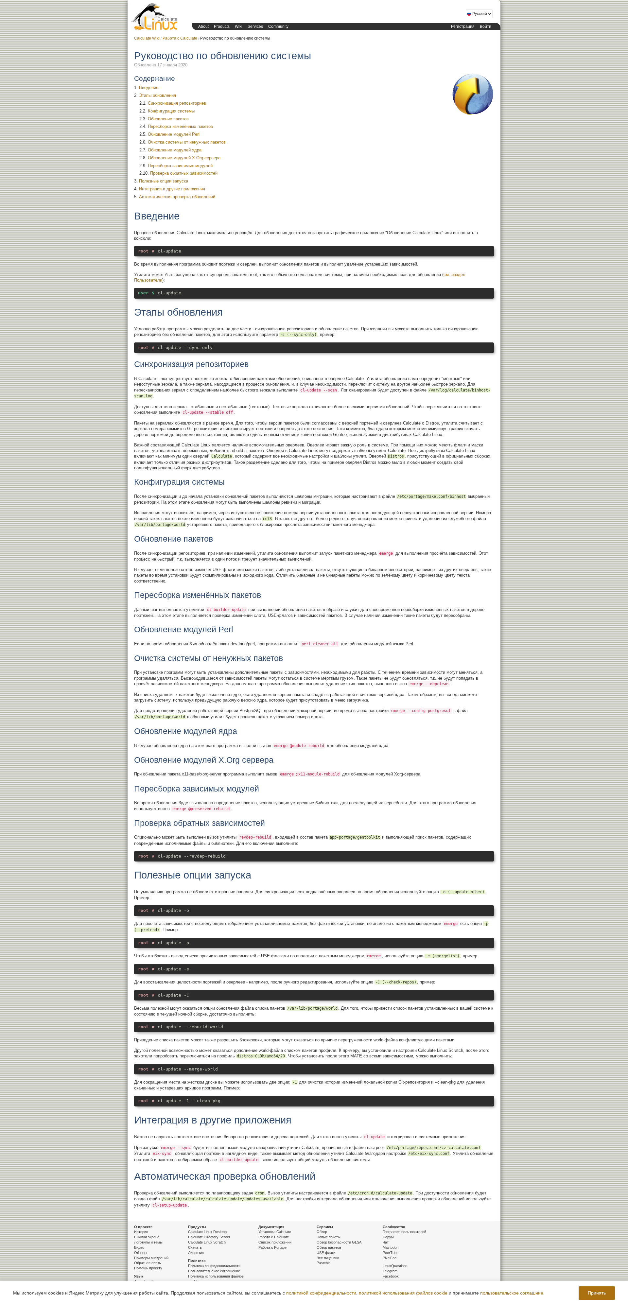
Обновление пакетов (168, 118)
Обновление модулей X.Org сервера (184, 157)
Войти (485, 26)
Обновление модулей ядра (174, 150)
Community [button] (278, 26)
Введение (148, 87)
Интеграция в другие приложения (172, 188)
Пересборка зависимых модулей (180, 165)
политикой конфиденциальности (321, 1293)
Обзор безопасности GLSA (339, 1242)
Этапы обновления (157, 95)
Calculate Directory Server (209, 1237)
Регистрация (463, 26)
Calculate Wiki (147, 38)
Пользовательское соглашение (214, 1271)
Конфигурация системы (171, 111)
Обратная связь (147, 1263)
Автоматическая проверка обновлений (177, 196)
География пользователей (404, 1232)
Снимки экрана (146, 1237)
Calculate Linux (155, 18)
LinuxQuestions (395, 1266)
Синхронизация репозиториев (177, 103)
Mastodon (390, 1247)
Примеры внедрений (151, 1258)
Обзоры (140, 1253)
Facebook (391, 1276)
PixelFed (389, 1258)
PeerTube (390, 1253)
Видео (139, 1247)
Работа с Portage (272, 1247)
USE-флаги (326, 1253)
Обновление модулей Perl (174, 134)
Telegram (390, 1271)
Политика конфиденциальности (214, 1266)
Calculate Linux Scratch (207, 1242)
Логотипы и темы (148, 1242)
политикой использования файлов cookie (403, 1293)
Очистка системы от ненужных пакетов (187, 142)
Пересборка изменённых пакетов (180, 126)
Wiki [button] (238, 26)
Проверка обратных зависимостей (184, 173)
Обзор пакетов (329, 1247)
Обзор (322, 1232)
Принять (597, 1293)
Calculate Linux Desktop (207, 1232)
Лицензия (196, 1253)
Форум (388, 1237)
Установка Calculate (274, 1232)
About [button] (203, 26)
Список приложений (274, 1242)
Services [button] (255, 26)
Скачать (195, 1247)
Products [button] (222, 26)
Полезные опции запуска (163, 181)
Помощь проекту (148, 1268)
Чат (386, 1242)
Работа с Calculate (180, 38)
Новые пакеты (328, 1237)
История (141, 1232)
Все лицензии (328, 1258)
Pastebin (323, 1263)
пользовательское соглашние (511, 1293)
